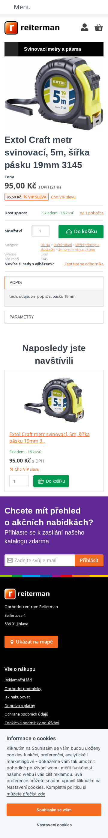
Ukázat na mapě (34, 641)
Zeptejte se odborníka (84, 264)
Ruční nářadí (63, 245)
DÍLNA (45, 245)
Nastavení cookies (54, 824)
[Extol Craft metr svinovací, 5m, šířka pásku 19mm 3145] (54, 93)
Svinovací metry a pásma (76, 249)
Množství (13, 231)
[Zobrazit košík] (99, 28)
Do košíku (85, 231)
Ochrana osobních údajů (26, 714)
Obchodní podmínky (22, 688)
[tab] (54, 282)
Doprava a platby (19, 705)
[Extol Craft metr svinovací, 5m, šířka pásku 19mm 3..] (54, 399)
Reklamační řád (18, 680)
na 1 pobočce (92, 213)
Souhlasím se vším (54, 809)
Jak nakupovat (17, 697)
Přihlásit (89, 560)
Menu (22, 6)
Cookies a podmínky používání (31, 722)
